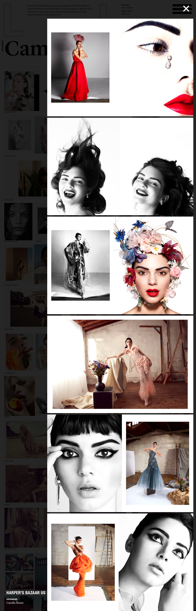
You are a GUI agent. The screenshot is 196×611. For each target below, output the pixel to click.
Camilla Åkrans (14, 602)
